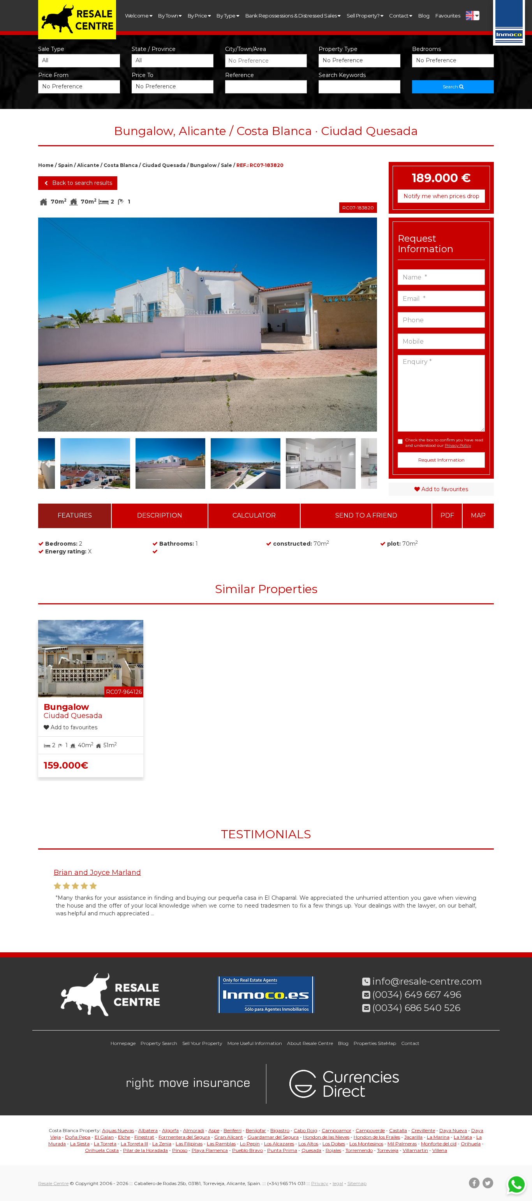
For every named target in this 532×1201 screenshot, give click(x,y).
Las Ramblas (221, 1144)
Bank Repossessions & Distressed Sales (291, 15)
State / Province (154, 49)
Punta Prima (282, 1150)
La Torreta (105, 1144)
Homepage (123, 1043)
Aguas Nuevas (118, 1130)
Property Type (338, 49)
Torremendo (359, 1150)
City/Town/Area (245, 49)
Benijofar (256, 1130)
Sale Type (51, 49)
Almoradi (193, 1130)
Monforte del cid (438, 1144)
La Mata (463, 1137)
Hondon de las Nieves (326, 1137)
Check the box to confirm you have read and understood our (444, 442)
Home (46, 165)
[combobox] (266, 60)
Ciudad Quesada (164, 165)
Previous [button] (55, 325)
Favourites (447, 15)
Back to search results (81, 182)
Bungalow (203, 165)
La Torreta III (134, 1144)
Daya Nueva (453, 1130)
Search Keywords (342, 75)
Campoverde (370, 1130)
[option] (207, 325)
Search (451, 87)
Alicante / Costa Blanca (107, 165)
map (478, 515)
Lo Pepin (250, 1144)
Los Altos (308, 1144)
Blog (424, 15)
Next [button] (360, 325)
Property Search (159, 1043)
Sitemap (356, 1183)
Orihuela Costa (102, 1150)
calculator (254, 515)
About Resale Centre (310, 1043)
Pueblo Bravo (247, 1150)
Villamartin (415, 1150)
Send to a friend (366, 515)
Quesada (311, 1150)
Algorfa (170, 1130)
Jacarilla (413, 1137)
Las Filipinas (189, 1144)
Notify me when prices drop (441, 196)
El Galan (104, 1137)
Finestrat (144, 1137)
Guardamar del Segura (273, 1137)
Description (159, 515)
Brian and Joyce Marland (97, 872)
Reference (239, 75)
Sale (226, 165)
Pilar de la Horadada (145, 1150)
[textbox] (267, 60)
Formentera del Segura (184, 1137)
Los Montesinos (366, 1144)
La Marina (438, 1137)
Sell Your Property (202, 1043)
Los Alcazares (279, 1144)
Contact (399, 15)
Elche (124, 1137)
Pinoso (179, 1150)
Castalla (398, 1130)
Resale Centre (53, 1183)
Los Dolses (333, 1144)
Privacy (319, 1183)
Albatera (148, 1130)
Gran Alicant (228, 1137)
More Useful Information (254, 1043)
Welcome (137, 15)
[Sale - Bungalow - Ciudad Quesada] (207, 325)
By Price (198, 15)
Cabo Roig (305, 1130)
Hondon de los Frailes (377, 1137)
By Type (226, 15)
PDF (447, 515)
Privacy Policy (458, 445)
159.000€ (66, 765)
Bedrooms (426, 49)
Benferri (232, 1130)
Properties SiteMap (375, 1043)
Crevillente (423, 1130)
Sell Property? (364, 15)
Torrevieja (387, 1150)
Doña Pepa (77, 1137)
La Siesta (80, 1144)
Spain (65, 165)
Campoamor (336, 1130)
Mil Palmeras (402, 1144)
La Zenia (161, 1144)
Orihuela (471, 1144)
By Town (168, 15)
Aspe (213, 1130)
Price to (142, 75)
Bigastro (279, 1130)
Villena (439, 1150)
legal (338, 1183)
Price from (53, 75)
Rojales (333, 1150)
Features (75, 515)
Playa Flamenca (210, 1150)
